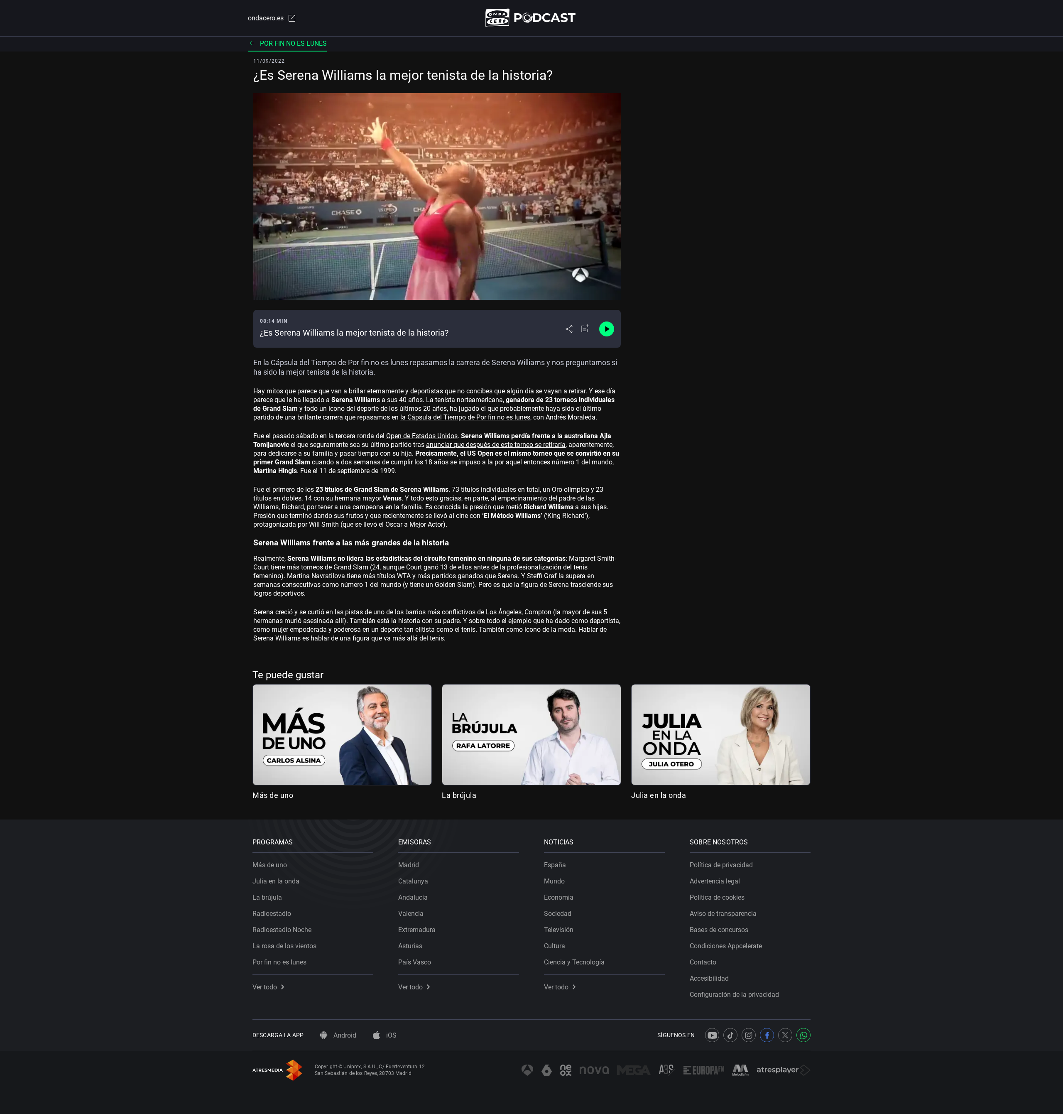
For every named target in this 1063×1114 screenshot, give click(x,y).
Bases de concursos (719, 930)
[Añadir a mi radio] (585, 329)
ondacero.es (266, 18)
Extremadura (417, 930)
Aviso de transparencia (723, 914)
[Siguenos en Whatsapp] (803, 1035)
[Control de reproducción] (606, 328)
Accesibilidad (709, 978)
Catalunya (413, 881)
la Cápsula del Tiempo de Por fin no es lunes (465, 417)
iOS (391, 1035)
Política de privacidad (721, 865)
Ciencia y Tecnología (574, 962)
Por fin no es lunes (293, 43)
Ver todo (264, 987)
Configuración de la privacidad (734, 995)
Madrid (408, 865)
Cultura (554, 946)
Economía (558, 897)
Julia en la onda (658, 795)
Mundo (554, 881)
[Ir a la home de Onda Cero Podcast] (531, 17)
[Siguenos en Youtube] (712, 1035)
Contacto (703, 962)
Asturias (410, 946)
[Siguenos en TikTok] (730, 1035)
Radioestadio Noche (281, 930)
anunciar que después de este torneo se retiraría (496, 445)
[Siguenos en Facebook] (767, 1035)
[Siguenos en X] (785, 1035)
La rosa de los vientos (284, 946)
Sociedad (557, 914)
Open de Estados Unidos (422, 436)
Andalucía (413, 897)
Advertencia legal (715, 881)
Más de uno (272, 795)
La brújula (459, 795)
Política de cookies (717, 897)
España (555, 865)
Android (344, 1035)
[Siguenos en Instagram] (749, 1035)
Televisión (558, 930)
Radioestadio (271, 914)
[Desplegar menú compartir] (569, 329)
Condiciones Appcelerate (726, 946)
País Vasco (414, 962)
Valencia (411, 914)
